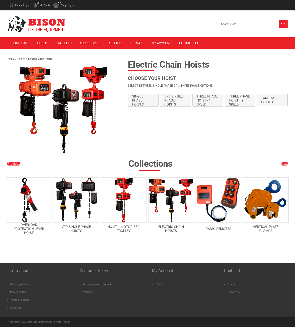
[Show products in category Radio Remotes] (218, 200)
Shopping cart (68, 5)
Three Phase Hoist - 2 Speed (239, 100)
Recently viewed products (97, 284)
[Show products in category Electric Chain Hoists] (171, 200)
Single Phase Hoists (138, 100)
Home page (20, 43)
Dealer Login (22, 5)
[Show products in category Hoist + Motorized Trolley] (123, 200)
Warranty (87, 291)
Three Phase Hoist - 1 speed (207, 100)
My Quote (45, 5)
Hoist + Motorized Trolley (124, 229)
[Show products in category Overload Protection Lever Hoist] (29, 200)
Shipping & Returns (21, 284)
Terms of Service (20, 299)
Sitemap (231, 284)
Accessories (90, 43)
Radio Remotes (218, 229)
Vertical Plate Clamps (266, 229)
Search (283, 24)
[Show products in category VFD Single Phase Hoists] (76, 200)
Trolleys (64, 43)
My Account (161, 43)
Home (10, 58)
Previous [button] (13, 163)
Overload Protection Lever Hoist (29, 229)
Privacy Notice (18, 291)
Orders (159, 284)
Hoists (42, 43)
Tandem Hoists (267, 100)
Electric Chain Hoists (171, 229)
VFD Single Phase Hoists (173, 100)
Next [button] (284, 163)
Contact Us (188, 43)
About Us (116, 43)
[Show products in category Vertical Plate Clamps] (265, 200)
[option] (29, 210)
